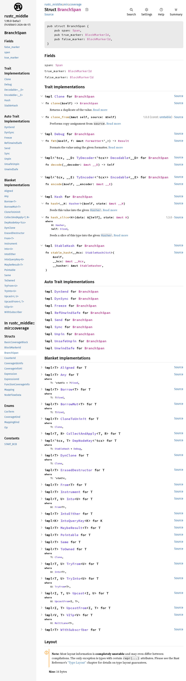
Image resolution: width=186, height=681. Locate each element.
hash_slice (60, 217)
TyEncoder (85, 177)
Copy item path (87, 9)
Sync (58, 327)
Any (63, 375)
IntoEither (70, 514)
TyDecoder (85, 158)
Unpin (59, 334)
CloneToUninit (73, 419)
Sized (63, 229)
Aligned (67, 367)
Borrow (66, 389)
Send (58, 320)
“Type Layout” (77, 662)
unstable (165, 117)
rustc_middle (53, 4)
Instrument (70, 492)
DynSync (61, 298)
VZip (70, 615)
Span (76, 30)
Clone (59, 96)
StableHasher (91, 265)
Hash (58, 197)
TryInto (73, 578)
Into (70, 499)
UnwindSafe (64, 348)
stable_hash (61, 252)
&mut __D (91, 164)
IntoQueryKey (72, 521)
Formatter (93, 141)
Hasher (74, 203)
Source (49, 14)
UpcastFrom (62, 601)
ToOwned (67, 549)
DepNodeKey (82, 440)
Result (123, 141)
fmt (53, 141)
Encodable (119, 177)
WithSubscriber (74, 630)
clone (55, 103)
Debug (59, 134)
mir (66, 4)
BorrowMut (69, 404)
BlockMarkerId (97, 35)
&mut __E (103, 184)
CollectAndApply (81, 433)
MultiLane (61, 623)
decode (56, 164)
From (64, 485)
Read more (100, 110)
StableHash (64, 246)
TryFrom (73, 564)
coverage (76, 4)
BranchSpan (84, 96)
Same (64, 542)
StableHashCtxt (98, 252)
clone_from (60, 117)
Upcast (78, 593)
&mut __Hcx (74, 261)
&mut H (121, 217)
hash (54, 203)
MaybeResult (71, 528)
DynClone (68, 455)
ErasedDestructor (76, 470)
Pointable (69, 535)
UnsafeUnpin (65, 341)
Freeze (60, 306)
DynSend (61, 291)
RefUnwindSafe (67, 313)
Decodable (119, 158)
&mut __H (116, 203)
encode (56, 184)
